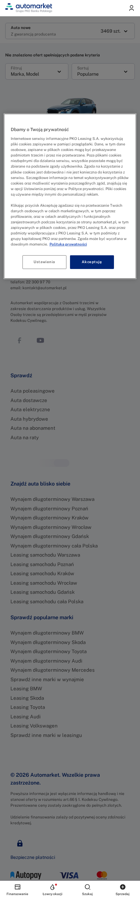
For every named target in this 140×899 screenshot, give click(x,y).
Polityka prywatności (68, 244)
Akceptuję (92, 262)
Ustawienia (44, 262)
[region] (70, 196)
